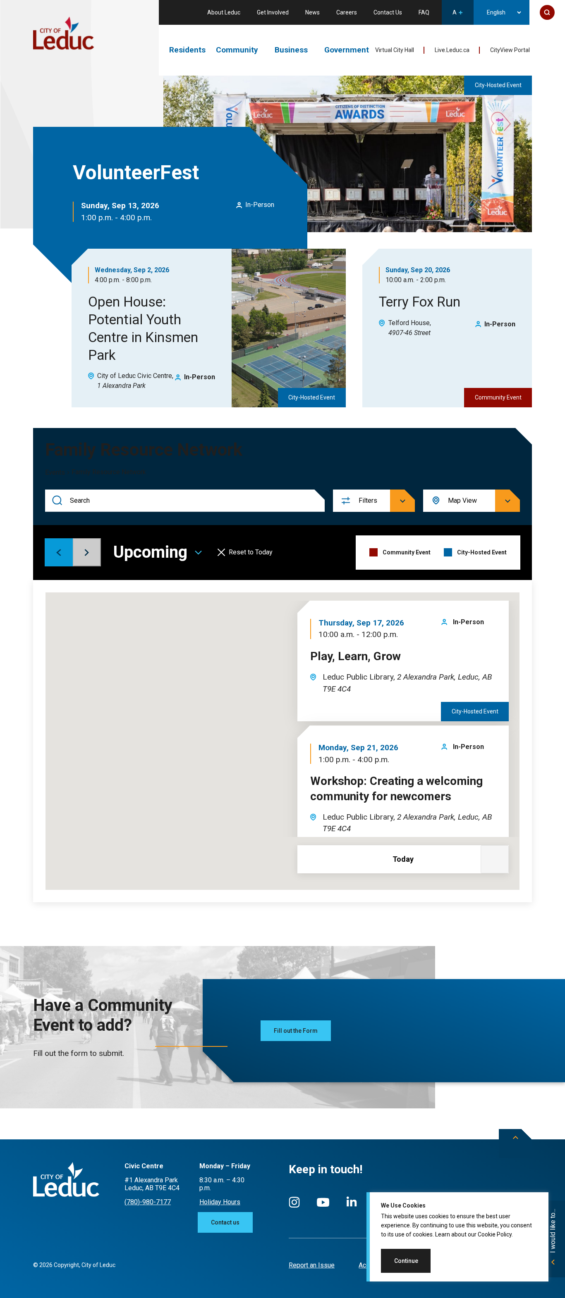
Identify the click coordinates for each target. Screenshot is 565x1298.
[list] (398, 723)
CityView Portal (510, 50)
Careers (346, 12)
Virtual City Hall (394, 50)
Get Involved (273, 12)
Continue (406, 1261)
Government (346, 50)
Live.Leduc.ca (452, 50)
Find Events (57, 501)
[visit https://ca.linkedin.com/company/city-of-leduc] (351, 1206)
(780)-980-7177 (147, 1202)
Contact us (225, 1222)
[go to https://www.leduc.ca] (63, 34)
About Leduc (223, 12)
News (312, 12)
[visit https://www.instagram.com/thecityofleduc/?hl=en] (294, 1206)
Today (403, 859)
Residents (187, 50)
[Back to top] (515, 1143)
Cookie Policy (495, 1234)
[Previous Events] (59, 552)
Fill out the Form (296, 1030)
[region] (457, 1236)
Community (237, 50)
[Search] (547, 12)
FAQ (424, 12)
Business (291, 50)
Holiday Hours (219, 1202)
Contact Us (387, 12)
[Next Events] (87, 552)
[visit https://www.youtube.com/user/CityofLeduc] (323, 1206)
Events (55, 472)
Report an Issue (312, 1265)
